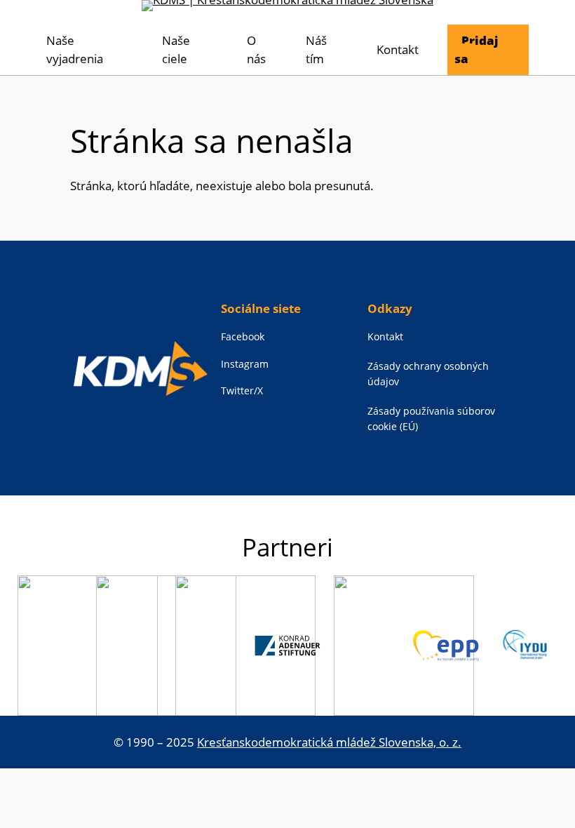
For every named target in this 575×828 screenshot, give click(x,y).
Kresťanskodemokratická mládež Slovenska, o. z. (329, 742)
